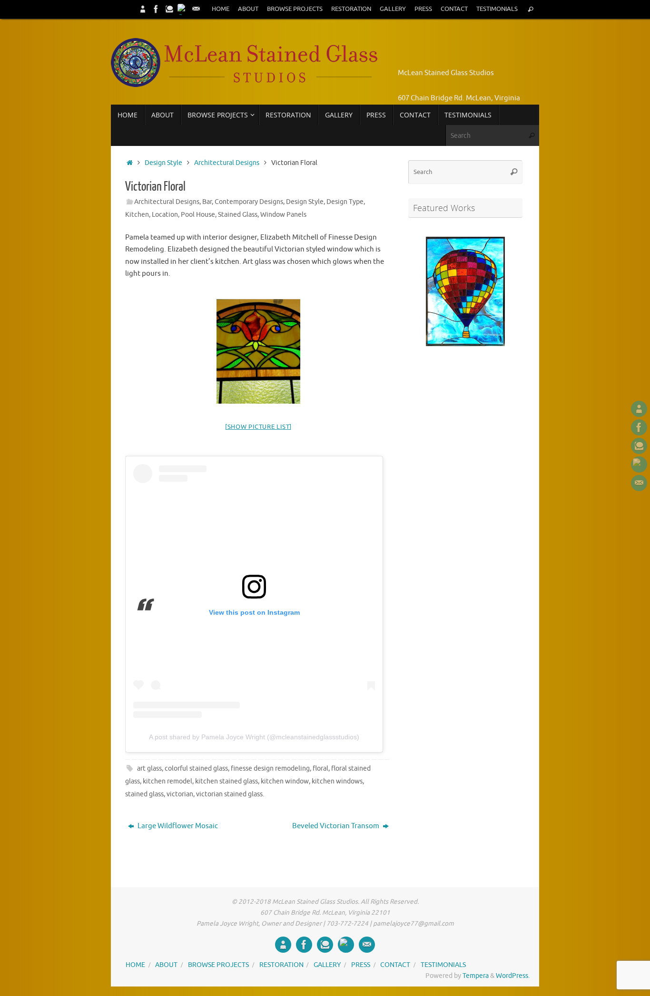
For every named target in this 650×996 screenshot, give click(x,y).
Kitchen (137, 215)
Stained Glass (237, 215)
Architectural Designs (226, 163)
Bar (207, 202)
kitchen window (285, 781)
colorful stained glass (196, 768)
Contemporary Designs (249, 202)
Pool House (198, 215)
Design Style (163, 163)
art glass (149, 768)
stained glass (144, 794)
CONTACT (454, 9)
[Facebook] (156, 9)
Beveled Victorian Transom (336, 826)
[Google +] (182, 9)
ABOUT (248, 9)
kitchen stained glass (226, 781)
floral (320, 768)
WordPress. (513, 976)
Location (165, 215)
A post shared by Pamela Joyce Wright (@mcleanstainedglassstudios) (254, 737)
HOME (220, 9)
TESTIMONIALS (497, 9)
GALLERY (393, 9)
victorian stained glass (229, 794)
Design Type (345, 202)
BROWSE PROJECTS (295, 9)
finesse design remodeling (270, 768)
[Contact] (196, 9)
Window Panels (283, 215)
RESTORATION (351, 9)
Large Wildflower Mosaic (177, 826)
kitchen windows (337, 781)
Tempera (476, 976)
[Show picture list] (258, 427)
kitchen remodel (167, 781)
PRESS (423, 9)
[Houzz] (169, 9)
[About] (142, 9)
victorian (180, 794)
